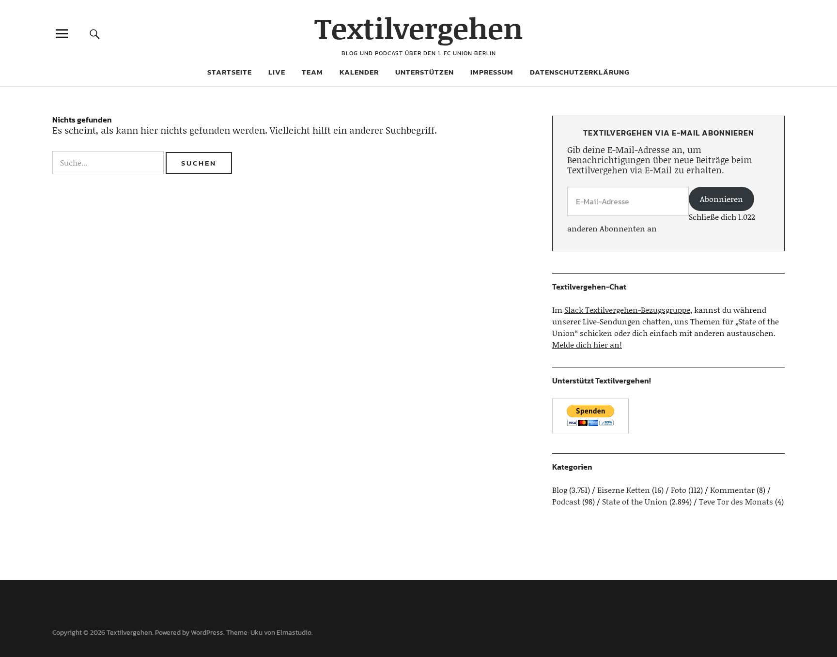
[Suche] (95, 33)
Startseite (229, 71)
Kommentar (732, 489)
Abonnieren (721, 198)
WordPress (207, 632)
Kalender (359, 71)
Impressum (491, 71)
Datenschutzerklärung (580, 71)
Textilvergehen (418, 28)
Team (312, 71)
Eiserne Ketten (623, 489)
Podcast (566, 501)
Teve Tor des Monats (736, 501)
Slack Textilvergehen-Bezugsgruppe (627, 309)
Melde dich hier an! (587, 344)
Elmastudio (294, 632)
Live (276, 71)
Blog (559, 489)
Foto (678, 489)
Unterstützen (424, 71)
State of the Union (634, 501)
